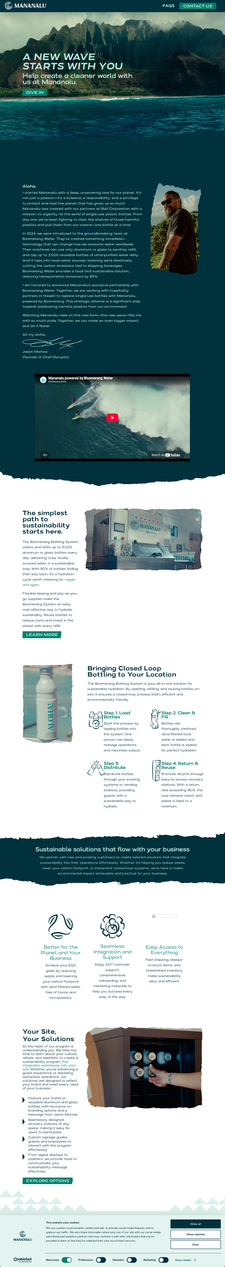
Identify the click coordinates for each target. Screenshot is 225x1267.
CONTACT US (197, 6)
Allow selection (195, 1234)
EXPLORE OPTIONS (47, 1180)
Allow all (195, 1223)
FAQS (168, 5)
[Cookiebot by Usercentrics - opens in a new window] (22, 1260)
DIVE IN (35, 92)
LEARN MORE (42, 634)
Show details (183, 1260)
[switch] (101, 1260)
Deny (195, 1244)
